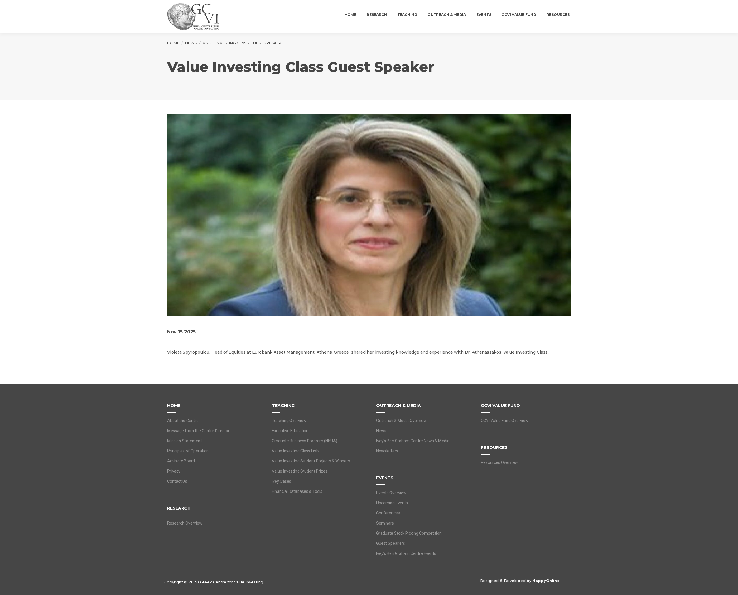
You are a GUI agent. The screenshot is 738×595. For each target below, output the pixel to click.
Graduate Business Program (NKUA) (304, 441)
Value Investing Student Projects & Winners (311, 461)
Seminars (385, 523)
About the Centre (183, 420)
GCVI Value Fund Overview (504, 420)
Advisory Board (181, 461)
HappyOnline (546, 580)
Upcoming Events (392, 503)
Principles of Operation (188, 451)
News (381, 430)
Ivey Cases (281, 481)
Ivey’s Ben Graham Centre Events (406, 553)
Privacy (173, 471)
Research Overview (184, 523)
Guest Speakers (390, 543)
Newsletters (387, 451)
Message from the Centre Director (198, 430)
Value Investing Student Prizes (299, 471)
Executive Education (290, 430)
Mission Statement (184, 441)
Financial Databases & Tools (297, 491)
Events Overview (391, 492)
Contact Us (177, 481)
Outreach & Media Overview (401, 420)
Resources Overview (499, 462)
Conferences (388, 513)
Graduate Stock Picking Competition (409, 533)
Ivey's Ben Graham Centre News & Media (412, 441)
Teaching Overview (289, 420)
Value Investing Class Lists (295, 451)
